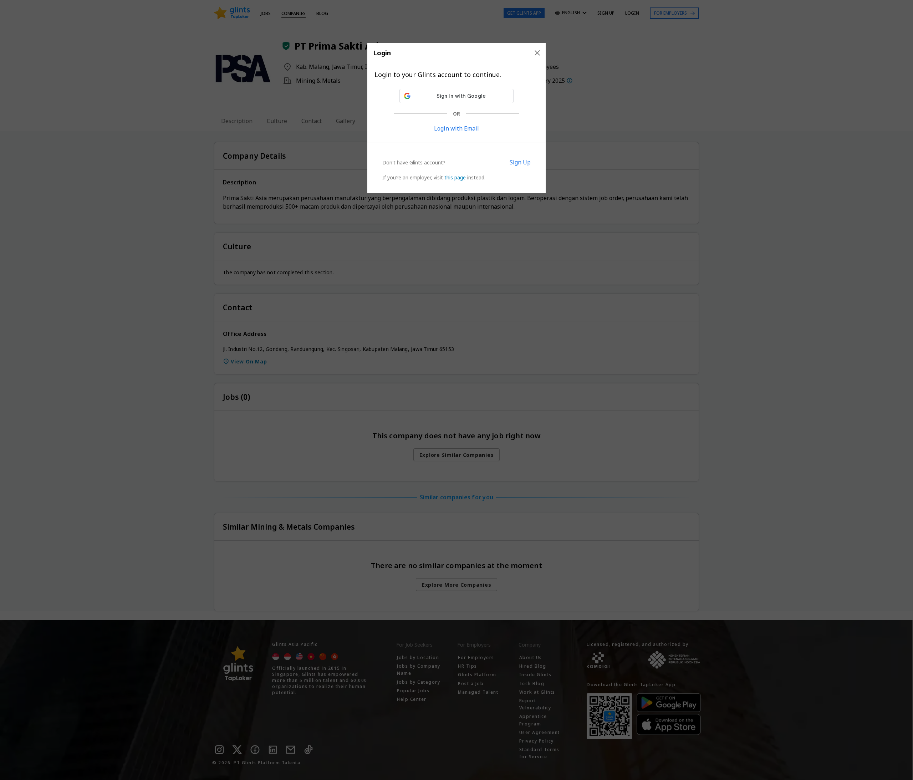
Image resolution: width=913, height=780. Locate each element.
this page (455, 177)
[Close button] (537, 53)
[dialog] (456, 118)
